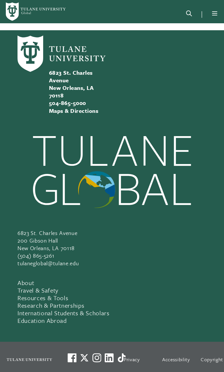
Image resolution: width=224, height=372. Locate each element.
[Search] (189, 14)
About (26, 282)
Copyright (212, 359)
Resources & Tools (43, 297)
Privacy (132, 359)
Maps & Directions (73, 111)
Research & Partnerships (51, 305)
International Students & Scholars (64, 313)
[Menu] (214, 13)
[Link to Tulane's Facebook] (96, 357)
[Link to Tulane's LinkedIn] (109, 357)
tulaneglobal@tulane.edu (48, 263)
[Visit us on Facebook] (72, 357)
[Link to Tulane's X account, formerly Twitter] (84, 357)
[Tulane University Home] (29, 359)
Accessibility (176, 359)
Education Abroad (42, 320)
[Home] (36, 11)
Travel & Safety (38, 290)
